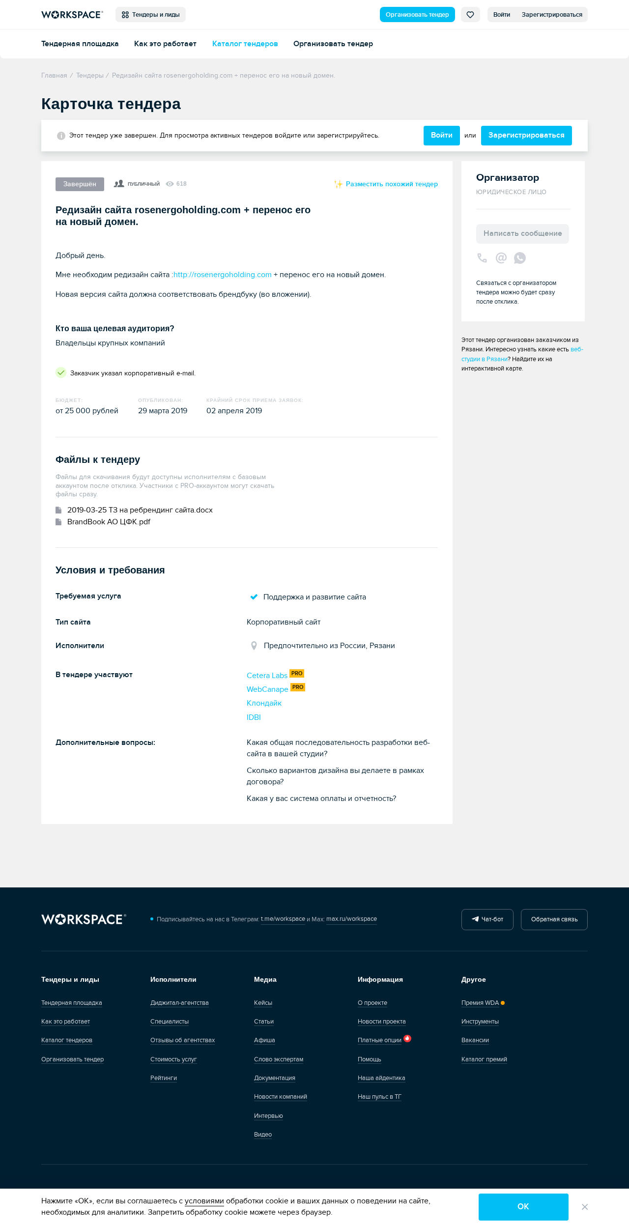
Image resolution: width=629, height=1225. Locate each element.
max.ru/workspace (351, 919)
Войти (501, 15)
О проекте (372, 1003)
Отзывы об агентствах (182, 1040)
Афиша (264, 1040)
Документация (274, 1078)
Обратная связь (554, 919)
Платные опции (379, 1040)
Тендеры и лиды (154, 15)
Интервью (268, 1116)
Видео (263, 1135)
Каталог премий (484, 1059)
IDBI (254, 717)
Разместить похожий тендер (391, 184)
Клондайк (264, 703)
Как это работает (165, 44)
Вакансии (475, 1040)
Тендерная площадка (80, 44)
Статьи (264, 1022)
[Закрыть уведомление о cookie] (585, 1207)
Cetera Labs (267, 676)
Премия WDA (480, 1003)
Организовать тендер (417, 15)
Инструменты (480, 1022)
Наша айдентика (381, 1078)
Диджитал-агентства (179, 1003)
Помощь (369, 1059)
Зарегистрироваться (552, 15)
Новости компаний (280, 1097)
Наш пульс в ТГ (379, 1097)
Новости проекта (382, 1022)
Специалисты (169, 1022)
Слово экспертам (278, 1059)
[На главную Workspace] (83, 919)
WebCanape (267, 689)
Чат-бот (491, 919)
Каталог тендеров (245, 44)
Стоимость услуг (173, 1059)
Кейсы (263, 1003)
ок (523, 1206)
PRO (296, 673)
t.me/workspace (283, 919)
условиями (204, 1201)
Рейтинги (163, 1078)
